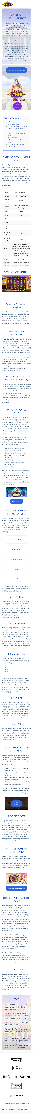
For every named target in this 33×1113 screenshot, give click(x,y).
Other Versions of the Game (16, 144)
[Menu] (30, 4)
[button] (16, 118)
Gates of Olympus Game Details (18, 122)
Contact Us (12, 1109)
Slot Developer (12, 137)
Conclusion (11, 146)
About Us (4, 1109)
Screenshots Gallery (14, 124)
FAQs (9, 149)
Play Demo (16, 803)
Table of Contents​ (12, 118)
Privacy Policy (22, 1109)
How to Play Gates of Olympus (17, 126)
